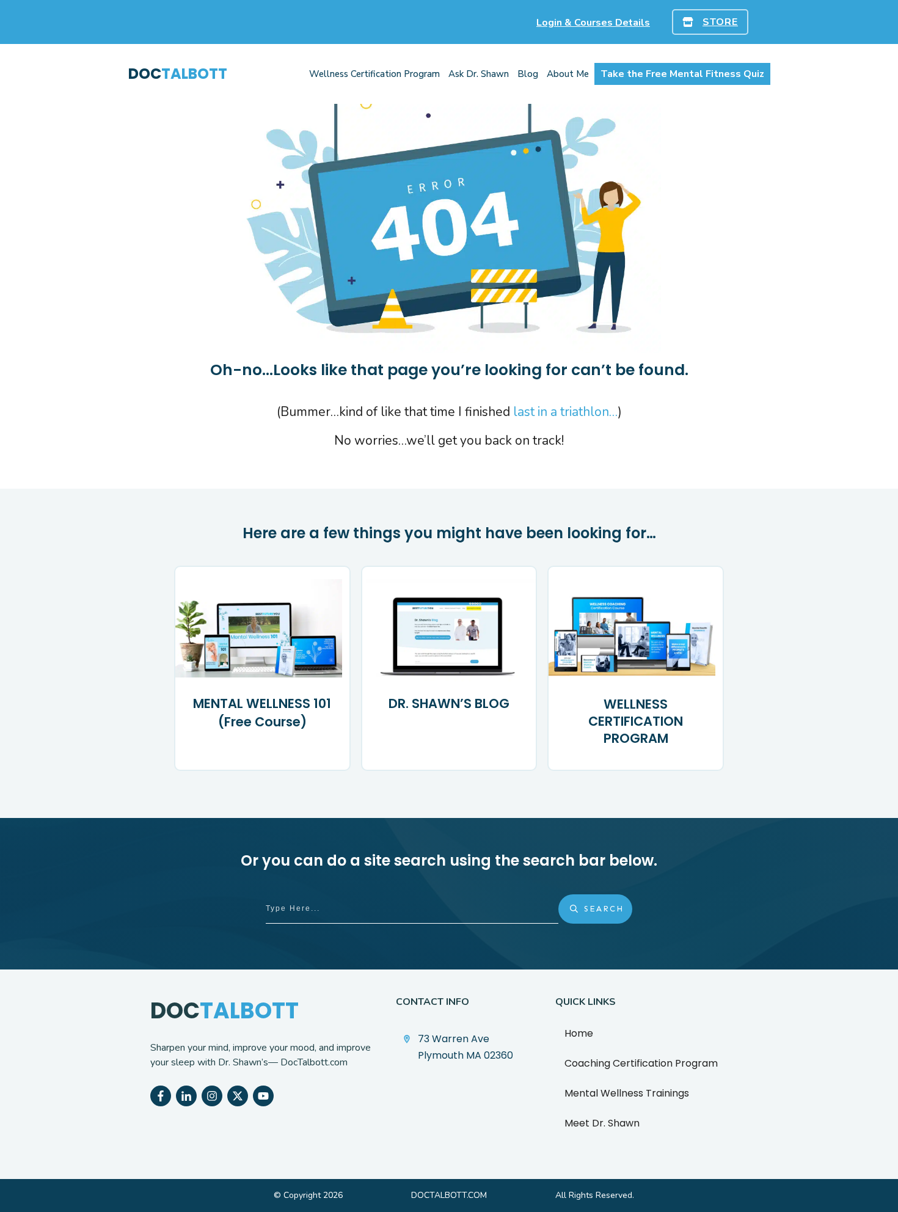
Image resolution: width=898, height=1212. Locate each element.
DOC (177, 74)
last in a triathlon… (565, 411)
